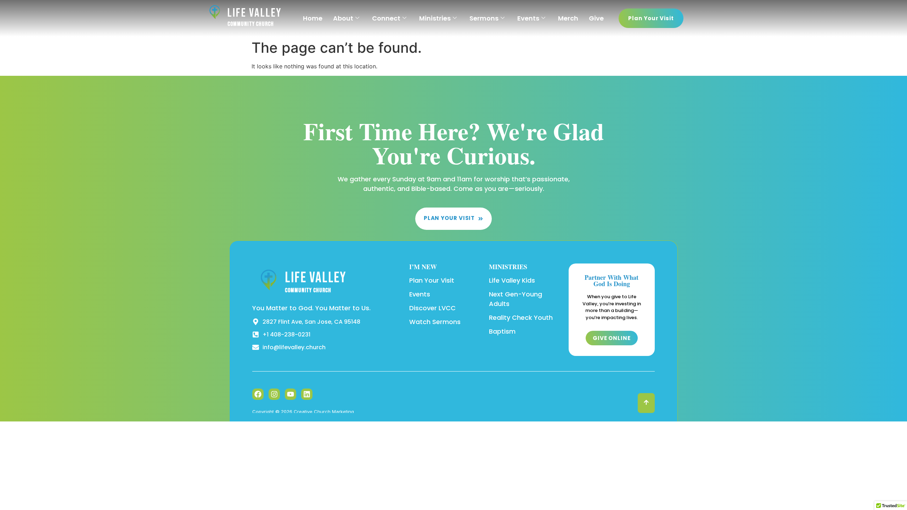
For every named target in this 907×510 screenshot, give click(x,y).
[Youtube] (290, 394)
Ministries (435, 18)
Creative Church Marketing (324, 411)
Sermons (483, 18)
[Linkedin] (306, 394)
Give (596, 18)
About (343, 18)
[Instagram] (274, 394)
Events (528, 18)
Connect (386, 18)
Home (312, 18)
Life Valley (254, 13)
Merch (568, 18)
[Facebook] (258, 394)
